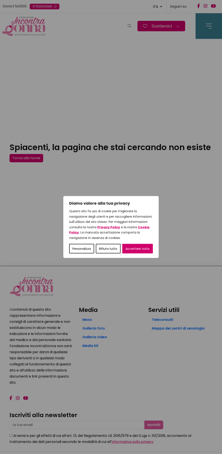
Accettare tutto (138, 249)
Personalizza (81, 249)
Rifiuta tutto (108, 249)
